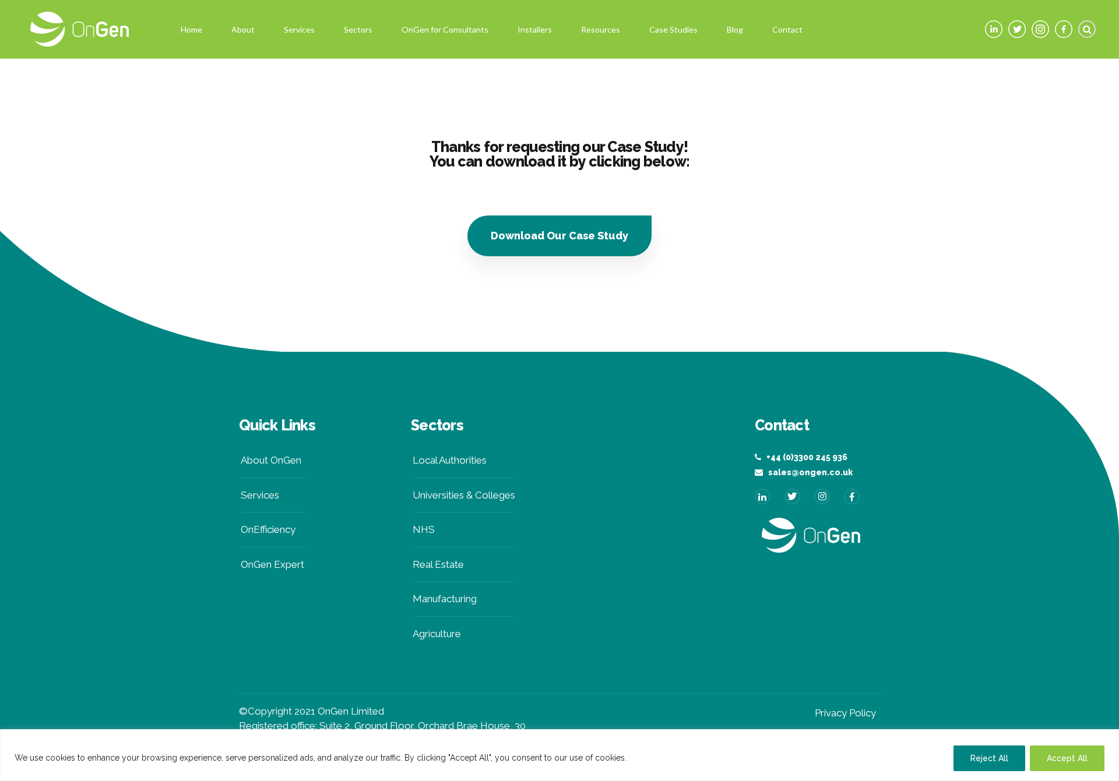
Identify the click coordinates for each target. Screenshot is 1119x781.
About (243, 29)
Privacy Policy (845, 713)
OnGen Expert (272, 564)
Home (191, 29)
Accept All (1067, 758)
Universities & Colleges (464, 495)
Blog (735, 29)
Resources (600, 29)
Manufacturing (445, 599)
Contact (787, 29)
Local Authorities (450, 460)
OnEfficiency (268, 529)
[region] (559, 755)
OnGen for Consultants (445, 29)
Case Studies (673, 29)
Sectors (358, 29)
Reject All (989, 758)
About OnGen (271, 460)
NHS (424, 529)
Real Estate (438, 564)
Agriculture (437, 633)
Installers (535, 29)
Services (299, 29)
